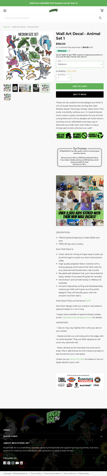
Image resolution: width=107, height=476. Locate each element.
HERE (88, 300)
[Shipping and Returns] (80, 170)
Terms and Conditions (52, 473)
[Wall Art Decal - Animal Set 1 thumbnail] (7, 88)
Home (6, 27)
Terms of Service (70, 473)
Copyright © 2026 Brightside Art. (15, 473)
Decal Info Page (77, 359)
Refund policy (84, 473)
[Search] (100, 18)
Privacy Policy (36, 473)
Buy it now (79, 94)
